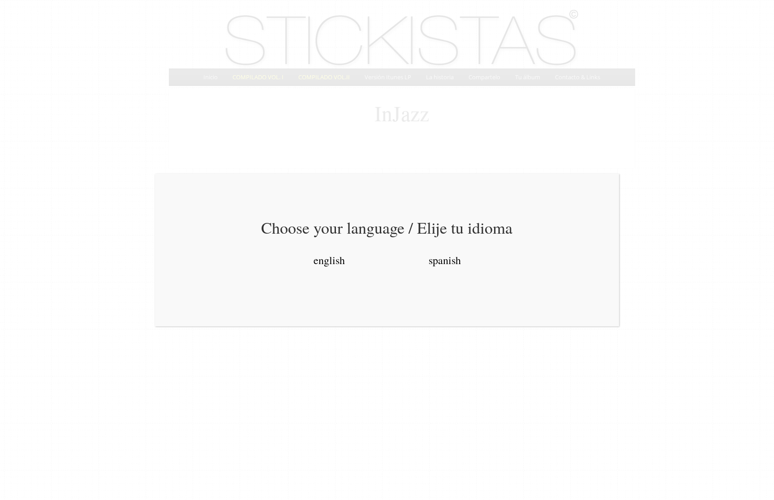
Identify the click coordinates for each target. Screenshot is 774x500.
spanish (445, 260)
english (329, 260)
